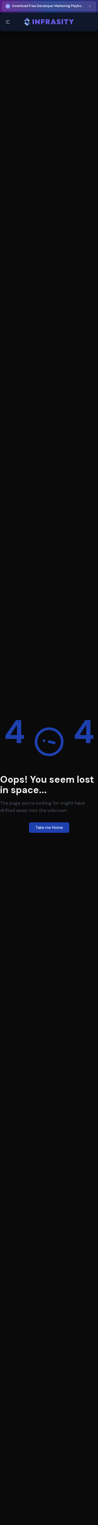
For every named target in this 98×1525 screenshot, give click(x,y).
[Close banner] (90, 6)
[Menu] (8, 22)
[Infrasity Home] (49, 22)
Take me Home (49, 827)
